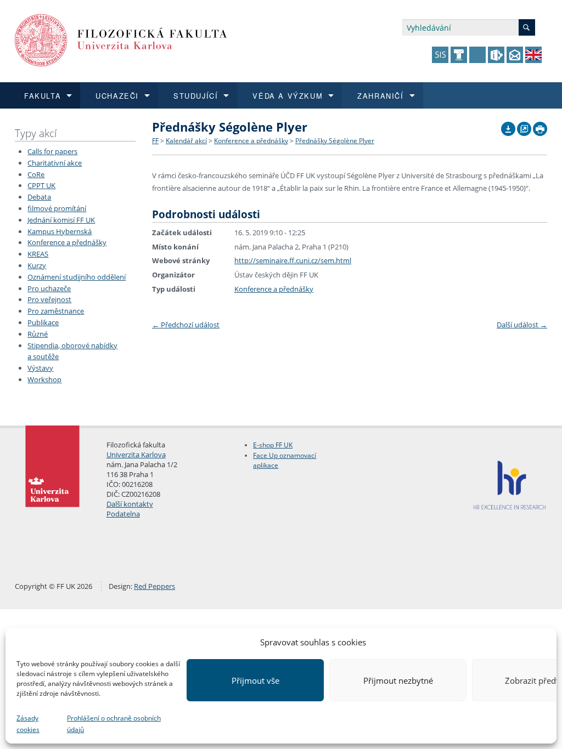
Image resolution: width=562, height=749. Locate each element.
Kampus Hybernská (59, 231)
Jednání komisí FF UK (61, 220)
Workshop (44, 379)
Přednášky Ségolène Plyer (334, 141)
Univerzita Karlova (136, 454)
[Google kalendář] (524, 126)
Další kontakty (129, 504)
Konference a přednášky (66, 242)
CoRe (35, 174)
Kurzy (36, 265)
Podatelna (123, 514)
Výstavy (40, 368)
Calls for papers (52, 151)
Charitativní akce (54, 163)
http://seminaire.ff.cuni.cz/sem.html (292, 260)
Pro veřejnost (49, 299)
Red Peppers (154, 586)
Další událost (522, 325)
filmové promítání (56, 208)
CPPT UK (41, 185)
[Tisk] (540, 126)
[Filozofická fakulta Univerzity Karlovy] (121, 39)
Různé (37, 334)
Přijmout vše (255, 680)
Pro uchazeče (49, 288)
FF (155, 141)
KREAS (37, 254)
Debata (39, 197)
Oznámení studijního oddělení (76, 277)
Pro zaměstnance (55, 311)
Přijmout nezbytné (398, 680)
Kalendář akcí (186, 141)
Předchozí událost (186, 325)
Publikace (43, 322)
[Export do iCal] (508, 126)
